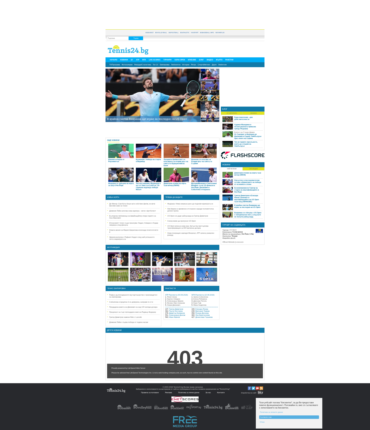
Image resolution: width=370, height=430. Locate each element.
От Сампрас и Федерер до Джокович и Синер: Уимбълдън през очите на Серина (247, 136)
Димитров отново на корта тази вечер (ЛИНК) (175, 184)
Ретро (193, 65)
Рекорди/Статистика (142, 65)
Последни (253, 169)
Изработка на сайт (249, 393)
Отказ (262, 422)
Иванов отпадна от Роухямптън (116, 160)
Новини (226, 165)
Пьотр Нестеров (176, 311)
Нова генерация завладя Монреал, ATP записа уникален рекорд (190, 234)
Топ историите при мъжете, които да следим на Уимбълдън (246, 144)
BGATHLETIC (184, 32)
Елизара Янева (201, 309)
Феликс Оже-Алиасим (176, 303)
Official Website (228, 242)
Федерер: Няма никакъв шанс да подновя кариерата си (190, 204)
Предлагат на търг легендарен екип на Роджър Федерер (132, 312)
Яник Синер (172, 297)
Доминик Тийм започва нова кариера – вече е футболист (132, 211)
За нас (208, 393)
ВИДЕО (210, 60)
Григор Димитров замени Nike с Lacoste (125, 317)
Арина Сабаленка (200, 297)
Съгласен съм (265, 417)
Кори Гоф (197, 303)
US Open (233, 230)
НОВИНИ (124, 60)
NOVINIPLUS (219, 32)
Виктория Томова (202, 311)
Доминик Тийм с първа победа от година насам (128, 322)
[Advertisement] (185, 14)
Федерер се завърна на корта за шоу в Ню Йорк (121, 184)
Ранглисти (170, 288)
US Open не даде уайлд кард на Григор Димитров (187, 216)
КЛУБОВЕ (192, 60)
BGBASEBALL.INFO (207, 32)
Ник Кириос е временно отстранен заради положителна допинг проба (190, 210)
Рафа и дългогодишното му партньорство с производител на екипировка (133, 296)
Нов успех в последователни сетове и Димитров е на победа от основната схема (247, 182)
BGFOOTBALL (174, 32)
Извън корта (113, 197)
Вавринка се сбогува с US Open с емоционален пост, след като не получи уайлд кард (247, 215)
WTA (144, 60)
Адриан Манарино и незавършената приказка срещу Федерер (245, 127)
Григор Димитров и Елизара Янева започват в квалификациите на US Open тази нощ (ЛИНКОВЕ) (246, 199)
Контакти (221, 393)
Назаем (253, 113)
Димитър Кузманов (177, 313)
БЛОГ (201, 60)
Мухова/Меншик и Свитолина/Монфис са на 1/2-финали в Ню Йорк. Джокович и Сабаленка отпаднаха (204, 186)
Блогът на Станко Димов (244, 132)
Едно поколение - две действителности (243, 118)
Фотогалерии (127, 65)
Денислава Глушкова (204, 317)
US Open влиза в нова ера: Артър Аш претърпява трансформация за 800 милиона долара (187, 227)
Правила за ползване (150, 393)
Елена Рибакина (200, 299)
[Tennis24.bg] (213, 409)
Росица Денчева (202, 313)
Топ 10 (155, 65)
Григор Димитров (176, 309)
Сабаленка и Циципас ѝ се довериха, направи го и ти (131, 302)
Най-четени (231, 169)
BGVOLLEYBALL (161, 32)
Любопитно (176, 65)
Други (214, 65)
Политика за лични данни (188, 393)
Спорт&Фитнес (204, 65)
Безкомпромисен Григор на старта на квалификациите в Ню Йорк (246, 190)
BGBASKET (150, 32)
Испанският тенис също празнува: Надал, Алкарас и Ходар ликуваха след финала (133, 224)
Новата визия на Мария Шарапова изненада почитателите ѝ (133, 231)
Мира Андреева (199, 305)
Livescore (240, 242)
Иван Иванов (174, 317)
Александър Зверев (175, 301)
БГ (132, 60)
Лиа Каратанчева (202, 315)
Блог (224, 109)
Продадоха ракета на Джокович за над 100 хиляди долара (133, 307)
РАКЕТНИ (229, 60)
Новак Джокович (173, 305)
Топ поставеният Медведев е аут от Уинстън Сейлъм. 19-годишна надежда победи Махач (148, 186)
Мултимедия (113, 247)
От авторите (232, 113)
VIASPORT (194, 32)
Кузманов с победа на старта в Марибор (148, 160)
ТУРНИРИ (167, 60)
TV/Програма (114, 65)
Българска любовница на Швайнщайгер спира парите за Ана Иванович (132, 217)
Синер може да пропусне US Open (181, 221)
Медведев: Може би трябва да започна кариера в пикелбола (146, 118)
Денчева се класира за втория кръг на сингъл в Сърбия (201, 161)
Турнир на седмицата (233, 225)
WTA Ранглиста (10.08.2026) (203, 295)
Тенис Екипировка (116, 288)
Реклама (168, 393)
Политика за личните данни (271, 412)
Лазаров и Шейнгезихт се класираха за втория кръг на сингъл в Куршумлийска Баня (176, 162)
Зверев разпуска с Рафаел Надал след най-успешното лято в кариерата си (132, 238)
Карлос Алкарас (173, 299)
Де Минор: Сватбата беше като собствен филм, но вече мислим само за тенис (132, 205)
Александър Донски (177, 315)
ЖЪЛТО (219, 60)
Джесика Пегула (200, 301)
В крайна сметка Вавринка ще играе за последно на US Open (247, 206)
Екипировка (164, 65)
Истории (185, 65)
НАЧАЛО (113, 60)
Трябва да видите (174, 197)
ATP (137, 60)
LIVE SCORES (154, 60)
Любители (222, 65)
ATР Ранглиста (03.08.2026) (176, 295)
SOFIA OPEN (179, 60)
